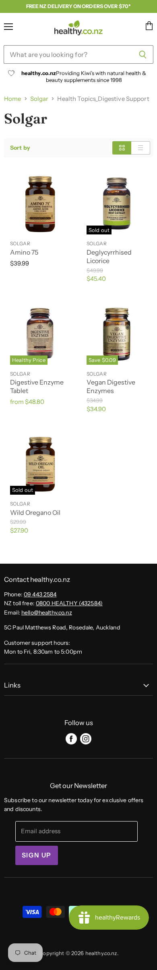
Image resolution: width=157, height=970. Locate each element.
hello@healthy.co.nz (46, 612)
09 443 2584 (40, 594)
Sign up (37, 855)
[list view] (140, 147)
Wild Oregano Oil (35, 512)
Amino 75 (24, 252)
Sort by (20, 147)
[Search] (142, 54)
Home (12, 98)
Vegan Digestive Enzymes (111, 386)
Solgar (39, 98)
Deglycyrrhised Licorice (109, 257)
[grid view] (121, 147)
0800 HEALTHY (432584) (69, 603)
